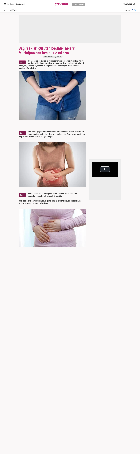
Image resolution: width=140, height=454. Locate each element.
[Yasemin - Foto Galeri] (70, 4)
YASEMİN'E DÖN (129, 4)
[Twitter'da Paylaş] (135, 10)
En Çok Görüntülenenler (16, 4)
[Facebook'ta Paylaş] (132, 10)
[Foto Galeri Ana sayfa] (5, 10)
